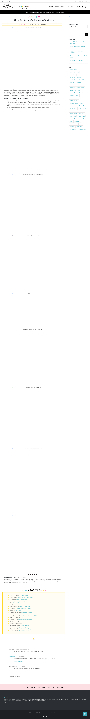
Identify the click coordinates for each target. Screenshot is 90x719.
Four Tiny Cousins (22, 601)
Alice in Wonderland (74, 72)
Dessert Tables (79, 85)
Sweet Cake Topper (24, 614)
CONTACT (60, 687)
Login (76, 1)
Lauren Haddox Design (21, 599)
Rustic (71, 121)
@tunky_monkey (12, 656)
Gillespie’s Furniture (26, 612)
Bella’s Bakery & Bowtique (25, 619)
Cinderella (72, 82)
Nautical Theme (73, 113)
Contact (59, 713)
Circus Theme (79, 82)
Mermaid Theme (82, 106)
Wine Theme (79, 126)
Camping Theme (73, 80)
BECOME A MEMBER (83, 1)
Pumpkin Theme (73, 119)
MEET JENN (41, 687)
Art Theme (83, 72)
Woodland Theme (82, 129)
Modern (71, 111)
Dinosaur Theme (80, 87)
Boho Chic (79, 77)
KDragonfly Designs (22, 627)
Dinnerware (72, 87)
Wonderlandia (73, 129)
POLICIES (51, 687)
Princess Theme (81, 116)
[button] (85, 6)
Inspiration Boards (74, 103)
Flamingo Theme (73, 93)
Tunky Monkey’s (25, 625)
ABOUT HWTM (31, 687)
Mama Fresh (25, 605)
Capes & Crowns (45, 89)
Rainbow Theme (82, 119)
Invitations (82, 103)
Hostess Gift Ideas (74, 100)
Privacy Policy (46, 713)
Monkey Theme (78, 111)
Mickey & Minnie (82, 108)
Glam (77, 95)
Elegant (79, 90)
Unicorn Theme (83, 124)
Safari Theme (77, 121)
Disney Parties (73, 90)
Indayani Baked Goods (24, 606)
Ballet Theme (73, 74)
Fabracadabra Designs (23, 631)
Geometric (81, 93)
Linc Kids (18, 610)
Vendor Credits (34, 24)
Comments (43, 24)
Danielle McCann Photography (25, 597)
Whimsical (72, 126)
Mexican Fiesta (73, 108)
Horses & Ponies (73, 98)
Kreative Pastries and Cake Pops (24, 608)
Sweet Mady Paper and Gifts (30, 616)
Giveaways (72, 95)
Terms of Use (53, 713)
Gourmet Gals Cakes (18, 603)
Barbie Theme (81, 74)
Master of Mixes (73, 106)
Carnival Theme (82, 80)
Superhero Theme (74, 124)
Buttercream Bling (26, 629)
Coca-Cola (72, 85)
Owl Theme (81, 113)
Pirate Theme (73, 116)
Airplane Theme (73, 69)
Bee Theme (72, 77)
